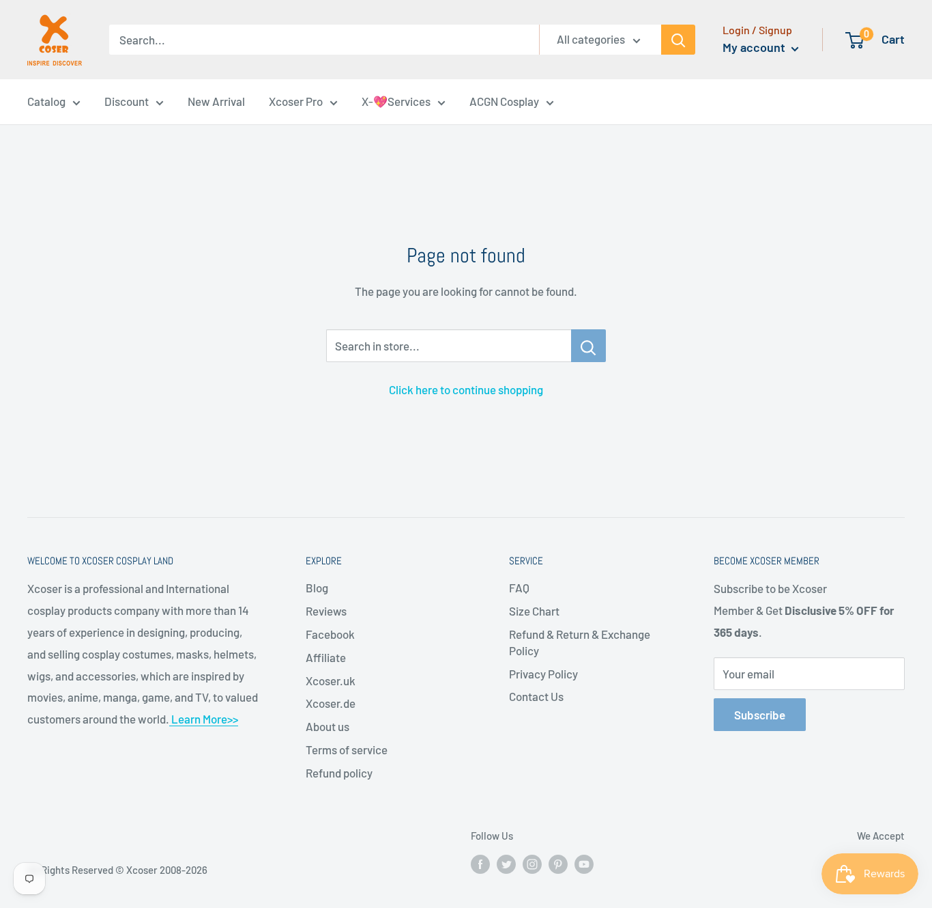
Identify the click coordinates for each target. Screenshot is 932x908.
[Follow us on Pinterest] (558, 863)
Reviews (326, 611)
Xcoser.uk (330, 680)
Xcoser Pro (296, 101)
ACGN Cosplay (504, 101)
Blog (317, 587)
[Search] (678, 40)
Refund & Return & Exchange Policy (579, 642)
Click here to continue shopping (466, 389)
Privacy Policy (543, 673)
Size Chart (534, 611)
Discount (126, 101)
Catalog (46, 101)
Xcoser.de (330, 703)
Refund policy (339, 773)
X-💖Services (396, 101)
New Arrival (216, 101)
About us (327, 726)
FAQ (519, 587)
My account (755, 47)
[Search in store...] (588, 345)
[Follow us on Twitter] (506, 863)
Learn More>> (203, 719)
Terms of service (347, 749)
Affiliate (326, 657)
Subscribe (759, 714)
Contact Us (536, 696)
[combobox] (324, 40)
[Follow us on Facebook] (480, 863)
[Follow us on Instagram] (532, 863)
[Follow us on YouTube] (584, 863)
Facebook (330, 634)
